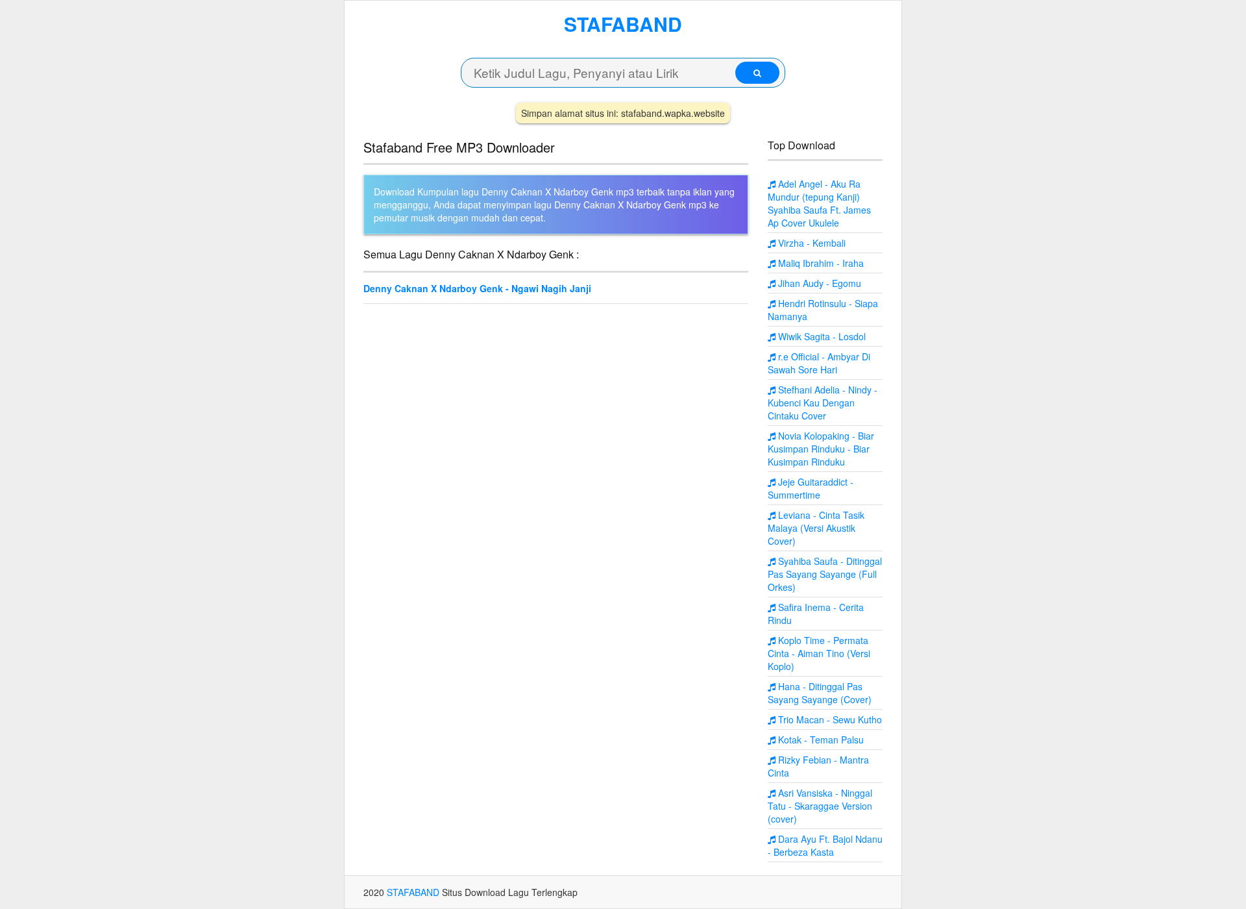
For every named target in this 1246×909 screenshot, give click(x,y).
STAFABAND (623, 24)
